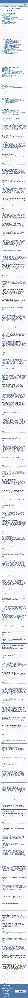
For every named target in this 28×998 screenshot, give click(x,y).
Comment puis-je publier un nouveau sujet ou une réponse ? (11, 40)
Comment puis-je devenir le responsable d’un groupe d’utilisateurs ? (12, 72)
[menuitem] (3, 4)
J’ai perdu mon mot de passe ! (6, 21)
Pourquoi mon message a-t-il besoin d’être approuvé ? (10, 52)
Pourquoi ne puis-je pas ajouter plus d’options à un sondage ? (11, 44)
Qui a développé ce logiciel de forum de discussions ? (10, 110)
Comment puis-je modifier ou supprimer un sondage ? (10, 45)
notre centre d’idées (19, 948)
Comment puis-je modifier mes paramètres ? (9, 26)
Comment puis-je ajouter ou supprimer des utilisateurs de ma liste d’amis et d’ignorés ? (13, 88)
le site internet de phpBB (14, 307)
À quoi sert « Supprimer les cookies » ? (8, 23)
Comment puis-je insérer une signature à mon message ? (11, 42)
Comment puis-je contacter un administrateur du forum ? (11, 114)
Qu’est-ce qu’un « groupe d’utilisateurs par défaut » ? (10, 75)
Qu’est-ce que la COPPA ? (6, 15)
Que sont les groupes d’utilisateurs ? (7, 70)
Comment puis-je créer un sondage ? (8, 43)
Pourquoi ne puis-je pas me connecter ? (8, 18)
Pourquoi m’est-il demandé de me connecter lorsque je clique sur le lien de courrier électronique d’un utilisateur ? (13, 36)
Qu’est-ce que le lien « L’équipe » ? (7, 76)
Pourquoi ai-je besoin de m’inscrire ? (7, 14)
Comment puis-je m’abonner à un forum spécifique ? (10, 101)
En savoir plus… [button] (6, 996)
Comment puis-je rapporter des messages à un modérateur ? (11, 49)
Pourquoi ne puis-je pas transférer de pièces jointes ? (10, 47)
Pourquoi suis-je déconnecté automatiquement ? (9, 22)
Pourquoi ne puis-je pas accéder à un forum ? (9, 46)
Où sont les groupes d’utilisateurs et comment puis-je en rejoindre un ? (13, 71)
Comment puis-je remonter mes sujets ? (8, 53)
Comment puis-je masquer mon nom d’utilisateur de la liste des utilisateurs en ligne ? (14, 28)
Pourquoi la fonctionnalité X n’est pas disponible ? (9, 111)
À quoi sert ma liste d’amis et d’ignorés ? (8, 86)
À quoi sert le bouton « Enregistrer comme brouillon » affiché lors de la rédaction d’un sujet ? (13, 51)
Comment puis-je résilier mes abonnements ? (9, 102)
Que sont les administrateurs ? (7, 68)
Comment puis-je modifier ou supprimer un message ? (10, 41)
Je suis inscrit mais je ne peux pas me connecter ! (10, 17)
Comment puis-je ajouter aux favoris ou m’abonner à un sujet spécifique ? (13, 100)
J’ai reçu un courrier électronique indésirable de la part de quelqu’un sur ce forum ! (13, 82)
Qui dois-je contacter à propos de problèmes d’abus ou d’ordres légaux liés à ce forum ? (14, 113)
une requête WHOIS (8, 962)
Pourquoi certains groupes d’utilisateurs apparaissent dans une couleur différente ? (13, 74)
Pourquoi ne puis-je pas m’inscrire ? (7, 16)
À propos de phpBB (21, 939)
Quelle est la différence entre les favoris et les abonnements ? (11, 99)
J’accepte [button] (21, 991)
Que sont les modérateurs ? (6, 69)
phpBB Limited (5, 936)
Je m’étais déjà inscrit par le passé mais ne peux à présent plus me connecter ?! (12, 20)
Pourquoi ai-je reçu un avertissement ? (8, 48)
